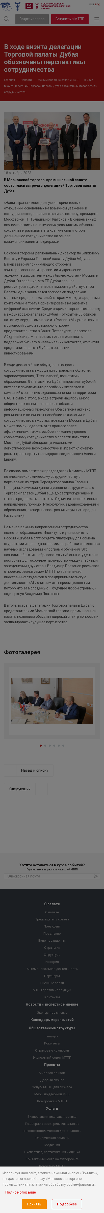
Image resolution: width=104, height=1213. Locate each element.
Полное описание (20, 1192)
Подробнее (67, 1204)
